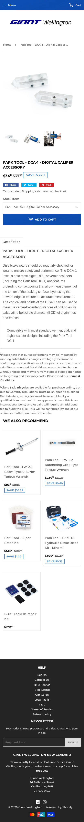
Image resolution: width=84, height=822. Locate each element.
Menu (12, 5)
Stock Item (11, 199)
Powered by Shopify (59, 807)
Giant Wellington (30, 807)
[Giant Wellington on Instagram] (45, 802)
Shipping (28, 191)
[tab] (11, 242)
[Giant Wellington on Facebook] (37, 802)
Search (42, 674)
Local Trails (42, 699)
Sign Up (73, 742)
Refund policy (42, 714)
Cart (78, 5)
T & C (42, 704)
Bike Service (42, 684)
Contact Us (42, 679)
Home (7, 44)
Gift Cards (42, 694)
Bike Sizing (42, 689)
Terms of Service (42, 709)
